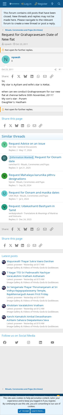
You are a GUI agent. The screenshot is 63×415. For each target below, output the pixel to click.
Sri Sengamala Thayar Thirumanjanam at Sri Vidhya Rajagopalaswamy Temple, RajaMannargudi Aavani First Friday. (32, 290)
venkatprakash (16, 213)
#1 (60, 69)
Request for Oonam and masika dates (34, 192)
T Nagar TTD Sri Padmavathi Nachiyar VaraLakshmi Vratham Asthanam (28, 274)
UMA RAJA (13, 195)
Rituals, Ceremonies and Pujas (35, 164)
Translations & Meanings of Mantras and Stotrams (33, 215)
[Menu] (5, 4)
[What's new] (52, 4)
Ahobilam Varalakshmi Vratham (25, 305)
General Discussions (27, 146)
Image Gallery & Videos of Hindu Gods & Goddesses (32, 267)
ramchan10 (14, 164)
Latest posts (10, 256)
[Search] (59, 4)
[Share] (55, 70)
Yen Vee (12, 146)
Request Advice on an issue (27, 143)
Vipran (12, 182)
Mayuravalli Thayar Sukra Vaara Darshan (30, 261)
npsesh (8, 44)
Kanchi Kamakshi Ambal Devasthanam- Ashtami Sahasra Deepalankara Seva (29, 318)
